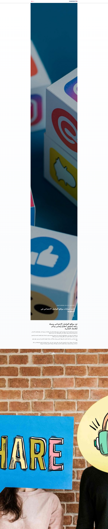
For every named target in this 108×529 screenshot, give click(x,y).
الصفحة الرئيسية (72, 305)
